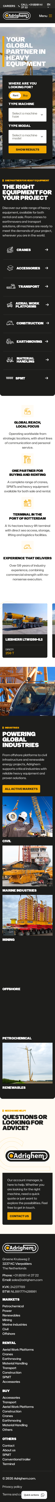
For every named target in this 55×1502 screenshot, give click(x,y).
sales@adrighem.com (27, 1280)
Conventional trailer (16, 1459)
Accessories (11, 1381)
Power (7, 1310)
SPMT (6, 1377)
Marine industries (14, 1324)
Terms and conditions (17, 1494)
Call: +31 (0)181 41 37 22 (31, 6)
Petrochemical (13, 1306)
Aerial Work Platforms (18, 1349)
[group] (24, 630)
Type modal (20, 125)
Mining (7, 1320)
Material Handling (15, 1363)
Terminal (8, 1464)
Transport (9, 1368)
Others (7, 1429)
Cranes (7, 1354)
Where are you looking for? (23, 85)
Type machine (21, 104)
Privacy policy (12, 1486)
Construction (11, 1372)
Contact (8, 1445)
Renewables (11, 1315)
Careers (9, 5)
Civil (5, 1329)
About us (8, 1450)
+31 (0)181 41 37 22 (26, 1275)
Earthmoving (11, 1358)
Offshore (8, 1333)
